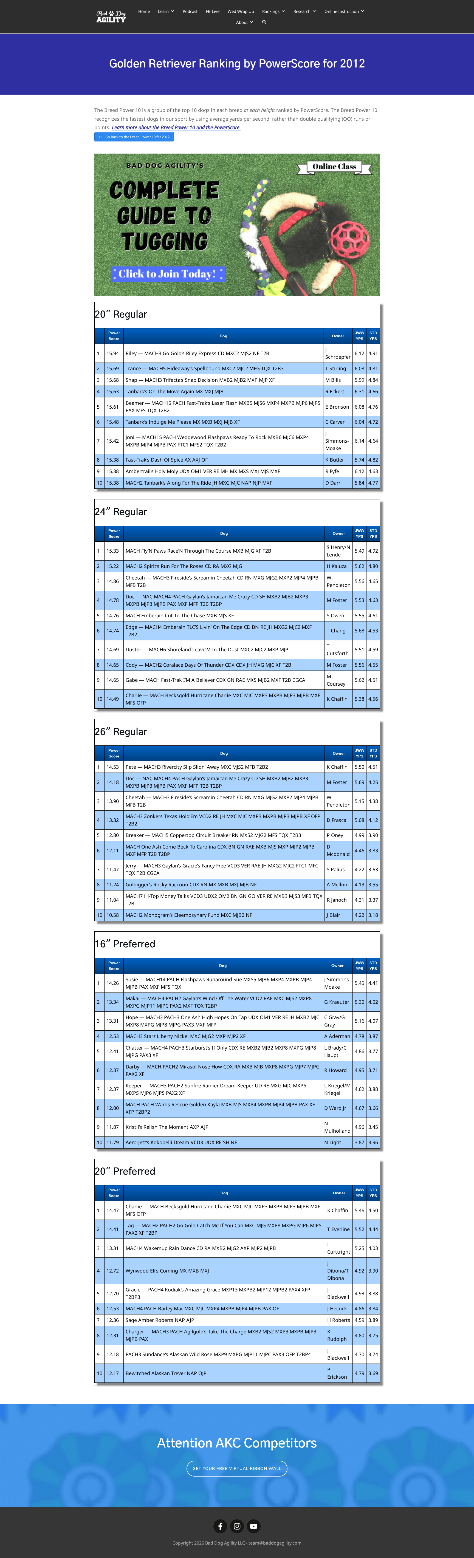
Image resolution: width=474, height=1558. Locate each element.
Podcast (190, 11)
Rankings (271, 11)
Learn (163, 11)
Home (144, 11)
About (242, 22)
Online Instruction (342, 11)
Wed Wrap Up (241, 11)
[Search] (264, 22)
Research (302, 11)
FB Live (212, 11)
